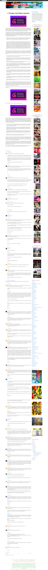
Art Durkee (8, 346)
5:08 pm (8, 504)
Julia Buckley (33, 315)
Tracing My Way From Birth (35, 349)
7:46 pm (8, 267)
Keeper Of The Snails (34, 317)
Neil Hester (33, 330)
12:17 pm (8, 308)
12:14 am (8, 186)
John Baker (33, 314)
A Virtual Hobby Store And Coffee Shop (36, 283)
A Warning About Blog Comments (37, 453)
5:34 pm (8, 478)
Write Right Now (34, 364)
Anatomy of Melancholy (34, 287)
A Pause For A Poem (35, 455)
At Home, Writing (34, 290)
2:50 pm (8, 337)
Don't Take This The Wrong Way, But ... (37, 452)
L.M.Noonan (8, 310)
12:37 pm (8, 216)
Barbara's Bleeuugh (34, 291)
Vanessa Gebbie (9, 378)
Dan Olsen (8, 495)
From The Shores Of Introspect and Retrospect (37, 307)
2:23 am (8, 531)
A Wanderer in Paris (34, 284)
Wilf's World (33, 359)
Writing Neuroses (34, 366)
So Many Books (33, 345)
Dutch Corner (33, 302)
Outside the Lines (34, 333)
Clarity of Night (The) (34, 298)
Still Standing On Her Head (35, 346)
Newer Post (7, 553)
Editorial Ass (33, 303)
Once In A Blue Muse (34, 332)
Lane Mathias (8, 176)
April (34, 449)
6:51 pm (8, 409)
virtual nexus (8, 152)
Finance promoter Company (10, 541)
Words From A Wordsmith (35, 362)
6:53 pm (8, 483)
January (34, 457)
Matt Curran (33, 324)
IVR (7, 549)
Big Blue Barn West (34, 292)
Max (7, 546)
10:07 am (8, 434)
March (34, 450)
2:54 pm (8, 344)
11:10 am (8, 446)
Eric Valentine (8, 188)
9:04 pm (8, 278)
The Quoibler (8, 418)
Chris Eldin (8, 234)
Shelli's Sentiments (34, 343)
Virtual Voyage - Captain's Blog (35, 357)
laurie (8, 247)
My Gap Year (33, 329)
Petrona (32, 335)
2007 (33, 458)
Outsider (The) (33, 334)
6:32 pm (8, 376)
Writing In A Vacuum (34, 365)
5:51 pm (8, 245)
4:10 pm (8, 465)
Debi (7, 214)
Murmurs (33, 328)
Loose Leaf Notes (34, 322)
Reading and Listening (34, 338)
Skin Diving (33, 344)
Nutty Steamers (33, 331)
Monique (8, 459)
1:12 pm (8, 315)
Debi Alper (33, 299)
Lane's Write (33, 319)
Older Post (30, 553)
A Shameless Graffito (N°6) (36, 454)
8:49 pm (8, 512)
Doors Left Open (34, 301)
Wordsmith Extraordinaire (35, 363)
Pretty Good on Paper (34, 337)
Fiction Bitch (33, 306)
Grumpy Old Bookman (34, 308)
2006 (33, 459)
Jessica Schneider (34, 313)
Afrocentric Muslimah (34, 286)
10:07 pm (8, 282)
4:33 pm (8, 471)
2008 (33, 445)
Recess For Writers (34, 339)
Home (18, 553)
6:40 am (8, 212)
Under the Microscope (34, 352)
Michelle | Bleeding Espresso (10, 280)
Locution (33, 321)
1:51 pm (8, 550)
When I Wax (33, 358)
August (34, 447)
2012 (33, 441)
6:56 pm (8, 261)
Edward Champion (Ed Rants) (35, 304)
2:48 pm (8, 326)
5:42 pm (8, 362)
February (34, 451)
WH (7, 269)
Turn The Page (33, 350)
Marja (8, 485)
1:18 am (8, 493)
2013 (33, 440)
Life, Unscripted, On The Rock (35, 320)
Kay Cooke (8, 448)
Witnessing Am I (34, 360)
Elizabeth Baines (33, 305)
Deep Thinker (33, 300)
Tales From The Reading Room (35, 347)
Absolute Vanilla (33, 285)
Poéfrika (33, 336)
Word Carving (33, 361)
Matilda (33, 323)
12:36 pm (8, 544)
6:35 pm (8, 403)
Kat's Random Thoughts (34, 316)
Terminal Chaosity (34, 348)
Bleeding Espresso (34, 293)
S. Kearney (8, 218)
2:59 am (8, 539)
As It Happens (33, 289)
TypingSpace (33, 351)
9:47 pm (8, 527)
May (33, 448)
